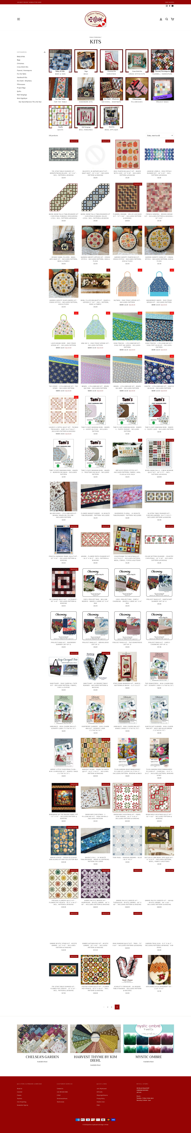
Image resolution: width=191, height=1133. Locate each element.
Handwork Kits (22, 77)
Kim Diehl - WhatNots (24, 81)
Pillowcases (21, 84)
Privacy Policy (101, 1098)
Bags (18, 60)
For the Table (21, 74)
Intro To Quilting (21, 1102)
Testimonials (60, 1102)
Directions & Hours (62, 1098)
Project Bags (21, 88)
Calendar (19, 1092)
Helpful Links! (101, 1102)
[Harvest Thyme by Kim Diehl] (95, 1038)
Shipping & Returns (102, 1095)
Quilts (19, 91)
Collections (97, 37)
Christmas (20, 63)
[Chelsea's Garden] (42, 1038)
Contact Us (60, 1088)
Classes (19, 1095)
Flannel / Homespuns (24, 70)
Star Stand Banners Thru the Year (30, 102)
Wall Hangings (22, 95)
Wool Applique (22, 98)
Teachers (19, 1098)
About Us (19, 1088)
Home (91, 37)
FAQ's (98, 1105)
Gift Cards (99, 1092)
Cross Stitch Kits (22, 67)
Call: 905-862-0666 (62, 1092)
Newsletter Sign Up (22, 1105)
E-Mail (59, 1095)
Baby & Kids (21, 56)
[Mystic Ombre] (148, 1038)
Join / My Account (102, 1088)
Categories (22, 52)
